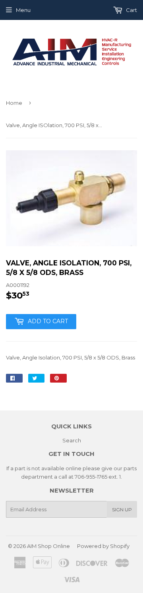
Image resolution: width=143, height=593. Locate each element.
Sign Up (122, 509)
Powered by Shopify (103, 546)
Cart (131, 10)
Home (14, 103)
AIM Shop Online (48, 546)
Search (71, 440)
